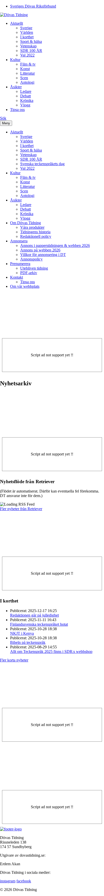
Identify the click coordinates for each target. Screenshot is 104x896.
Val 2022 (27, 55)
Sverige (26, 28)
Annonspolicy (31, 259)
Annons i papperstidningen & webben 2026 (55, 245)
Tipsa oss (17, 109)
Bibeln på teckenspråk (27, 642)
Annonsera (19, 241)
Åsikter (16, 87)
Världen (26, 32)
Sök (3, 118)
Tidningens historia (35, 232)
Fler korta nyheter (14, 660)
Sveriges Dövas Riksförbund (33, 6)
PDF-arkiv (28, 273)
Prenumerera (20, 264)
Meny (6, 123)
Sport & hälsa (31, 41)
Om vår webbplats (24, 286)
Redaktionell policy (35, 236)
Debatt (25, 96)
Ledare (25, 91)
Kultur (15, 59)
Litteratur (27, 73)
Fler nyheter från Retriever (21, 509)
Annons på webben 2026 (40, 250)
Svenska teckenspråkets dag (42, 164)
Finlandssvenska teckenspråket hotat (39, 624)
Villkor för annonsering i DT (43, 254)
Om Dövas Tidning (25, 223)
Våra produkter (32, 227)
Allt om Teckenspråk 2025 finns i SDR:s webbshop (51, 651)
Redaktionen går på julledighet (34, 615)
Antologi (27, 82)
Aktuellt (16, 23)
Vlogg (25, 105)
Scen (24, 78)
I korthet (27, 37)
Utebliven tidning (34, 268)
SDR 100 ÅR (31, 50)
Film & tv (28, 64)
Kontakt (16, 277)
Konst (25, 69)
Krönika (26, 100)
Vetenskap (28, 46)
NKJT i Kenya (22, 633)
